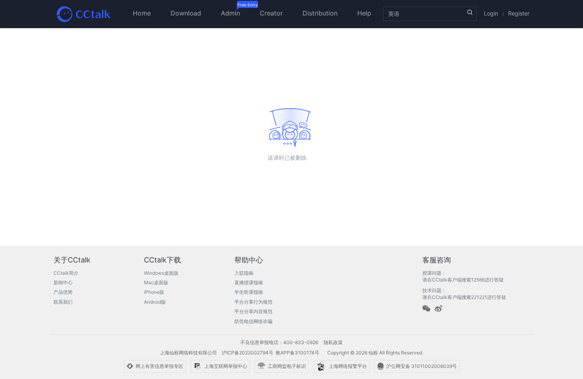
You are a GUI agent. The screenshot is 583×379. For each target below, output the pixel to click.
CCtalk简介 (66, 273)
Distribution (320, 13)
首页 (83, 14)
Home (142, 13)
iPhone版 (154, 292)
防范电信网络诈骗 (253, 321)
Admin (230, 13)
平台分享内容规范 (253, 311)
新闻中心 (63, 282)
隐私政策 (333, 342)
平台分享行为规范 (253, 302)
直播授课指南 (248, 282)
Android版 (155, 302)
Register (518, 13)
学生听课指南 (248, 292)
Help (364, 13)
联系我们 (63, 302)
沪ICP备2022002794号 (247, 353)
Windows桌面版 (161, 273)
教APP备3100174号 (297, 353)
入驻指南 (243, 273)
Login (491, 13)
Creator (271, 13)
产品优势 (63, 292)
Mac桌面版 (156, 282)
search (470, 12)
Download (186, 13)
